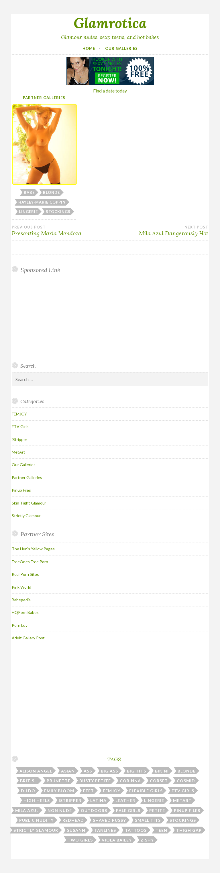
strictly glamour (35, 830)
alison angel (35, 770)
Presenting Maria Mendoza (46, 231)
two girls (80, 839)
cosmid (186, 780)
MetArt (18, 452)
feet (88, 790)
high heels (36, 800)
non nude (60, 810)
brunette (58, 780)
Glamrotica (110, 23)
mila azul (27, 810)
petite (157, 810)
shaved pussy (109, 820)
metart (182, 800)
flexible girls (146, 790)
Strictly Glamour (26, 515)
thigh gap (189, 830)
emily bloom (59, 790)
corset (159, 780)
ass (88, 770)
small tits (148, 820)
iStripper (19, 439)
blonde (51, 192)
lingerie (28, 211)
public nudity (36, 820)
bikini (162, 770)
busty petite (95, 780)
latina (98, 800)
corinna (130, 780)
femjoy (111, 790)
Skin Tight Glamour (29, 502)
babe (29, 192)
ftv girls (183, 790)
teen (161, 830)
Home (88, 48)
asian (68, 770)
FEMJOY (19, 413)
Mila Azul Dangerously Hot (173, 231)
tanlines (105, 830)
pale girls (128, 810)
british (29, 780)
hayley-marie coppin (42, 202)
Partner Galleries (44, 97)
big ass (109, 770)
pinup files (187, 810)
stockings (58, 211)
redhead (73, 820)
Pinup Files (21, 490)
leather (125, 800)
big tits (136, 770)
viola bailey (117, 839)
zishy (147, 839)
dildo (28, 790)
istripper (70, 800)
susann (76, 830)
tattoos (136, 830)
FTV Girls (20, 426)
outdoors (94, 810)
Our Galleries (121, 48)
